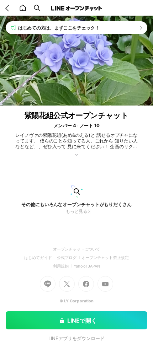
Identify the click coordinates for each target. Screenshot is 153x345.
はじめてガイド (40, 257)
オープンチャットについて (76, 249)
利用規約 (63, 266)
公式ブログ (69, 257)
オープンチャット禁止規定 (105, 257)
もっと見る (76, 211)
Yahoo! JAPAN (87, 266)
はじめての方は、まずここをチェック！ (59, 28)
